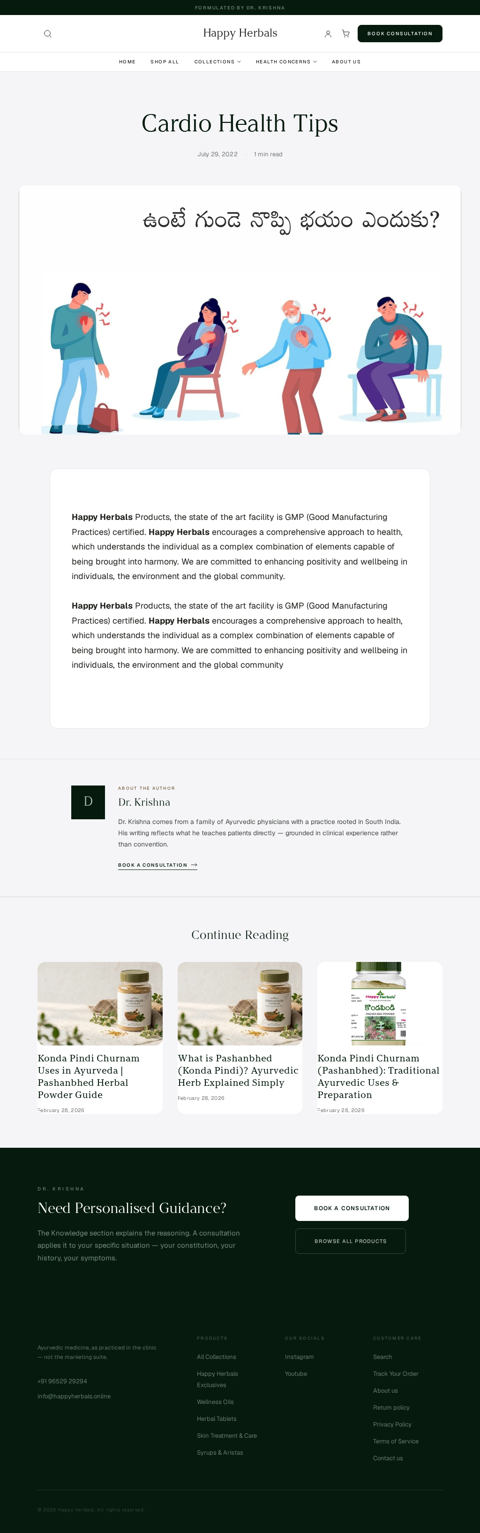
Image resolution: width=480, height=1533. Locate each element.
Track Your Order (396, 1374)
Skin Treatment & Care (227, 1436)
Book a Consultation (152, 865)
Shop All (164, 62)
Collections (215, 62)
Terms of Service (396, 1441)
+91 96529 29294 (62, 1381)
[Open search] (48, 33)
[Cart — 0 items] (346, 33)
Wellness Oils (215, 1402)
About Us (346, 62)
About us (385, 1391)
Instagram (299, 1357)
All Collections (216, 1357)
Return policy (391, 1407)
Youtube (296, 1374)
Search (382, 1357)
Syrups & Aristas (220, 1453)
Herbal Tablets (217, 1419)
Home (127, 62)
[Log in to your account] (328, 33)
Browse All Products (351, 1241)
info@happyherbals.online (74, 1396)
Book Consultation (400, 34)
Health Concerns (283, 62)
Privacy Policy (392, 1424)
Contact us (388, 1458)
